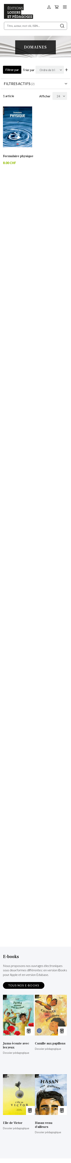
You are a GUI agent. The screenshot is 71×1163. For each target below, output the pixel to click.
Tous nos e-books (23, 985)
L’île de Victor (12, 1123)
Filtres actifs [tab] (17, 83)
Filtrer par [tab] (12, 70)
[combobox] (35, 26)
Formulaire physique (18, 156)
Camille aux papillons (50, 1043)
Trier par (29, 70)
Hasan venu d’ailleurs (43, 1125)
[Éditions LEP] (18, 17)
